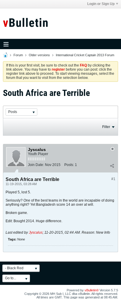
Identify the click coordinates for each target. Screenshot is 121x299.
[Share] (112, 166)
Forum (18, 55)
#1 (113, 179)
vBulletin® (92, 290)
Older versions (39, 55)
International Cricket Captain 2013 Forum (85, 55)
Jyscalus (36, 232)
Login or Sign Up (101, 4)
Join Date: (36, 165)
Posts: (69, 165)
